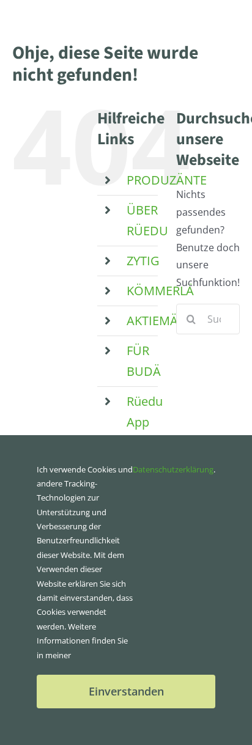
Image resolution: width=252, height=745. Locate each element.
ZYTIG (143, 260)
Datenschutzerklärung (173, 469)
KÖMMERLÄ (160, 290)
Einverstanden (126, 691)
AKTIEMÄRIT (161, 320)
